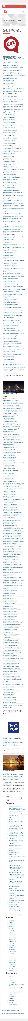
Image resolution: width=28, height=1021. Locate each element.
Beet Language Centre (17, 91)
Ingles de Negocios (7, 301)
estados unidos (6, 205)
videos (10, 1000)
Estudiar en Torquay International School (11, 229)
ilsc (19, 297)
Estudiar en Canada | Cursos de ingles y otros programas (16, 868)
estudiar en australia (7, 210)
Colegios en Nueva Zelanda (8, 111)
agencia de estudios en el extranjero (10, 65)
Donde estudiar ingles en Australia (10, 171)
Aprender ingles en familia (8, 80)
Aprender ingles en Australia (16, 73)
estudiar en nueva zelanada (8, 224)
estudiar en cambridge (7, 211)
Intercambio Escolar (16, 313)
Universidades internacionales (9, 362)
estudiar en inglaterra (16, 218)
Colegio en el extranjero (8, 106)
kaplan (20, 315)
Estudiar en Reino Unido (8, 227)
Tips (10, 998)
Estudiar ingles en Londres (8, 260)
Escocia (4, 177)
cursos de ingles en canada (8, 128)
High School (11, 296)
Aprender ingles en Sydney (8, 88)
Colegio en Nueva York (18, 106)
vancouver (19, 364)
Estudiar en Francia (7, 218)
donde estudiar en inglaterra (9, 161)
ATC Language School (15, 89)
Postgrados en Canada (8, 333)
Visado (5, 369)
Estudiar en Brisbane (16, 210)
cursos (10, 978)
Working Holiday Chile (7, 370)
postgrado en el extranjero (8, 331)
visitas (10, 1002)
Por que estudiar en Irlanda (8, 323)
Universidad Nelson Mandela (9, 354)
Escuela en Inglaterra (7, 184)
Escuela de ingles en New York (9, 182)
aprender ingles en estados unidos (10, 78)
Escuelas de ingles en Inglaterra (9, 192)
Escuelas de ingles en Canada (9, 187)
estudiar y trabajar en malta (9, 283)
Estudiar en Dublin (7, 213)
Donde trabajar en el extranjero (9, 174)
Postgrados (17, 331)
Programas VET (17, 341)
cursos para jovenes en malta (9, 148)
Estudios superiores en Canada (18, 289)
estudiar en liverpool (7, 221)
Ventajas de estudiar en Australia (10, 365)
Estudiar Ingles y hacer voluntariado (10, 271)
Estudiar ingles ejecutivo (8, 239)
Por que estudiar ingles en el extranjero (11, 326)
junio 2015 (11, 970)
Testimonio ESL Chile (19, 348)
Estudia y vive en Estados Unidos (10, 206)
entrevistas (11, 982)
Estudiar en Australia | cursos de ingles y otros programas (16, 864)
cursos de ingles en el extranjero (10, 130)
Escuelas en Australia (7, 193)
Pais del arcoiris (17, 320)
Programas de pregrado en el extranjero (11, 339)
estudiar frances (19, 231)
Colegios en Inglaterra (19, 109)
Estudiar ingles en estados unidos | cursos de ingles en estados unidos (16, 875)
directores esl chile (17, 151)
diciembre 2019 (12, 935)
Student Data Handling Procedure (16, 910)
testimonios (5, 349)
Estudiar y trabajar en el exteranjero (10, 278)
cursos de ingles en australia (9, 127)
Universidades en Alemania (8, 356)
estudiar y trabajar (7, 276)
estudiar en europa (19, 216)
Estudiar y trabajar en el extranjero (10, 279)
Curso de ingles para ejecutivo (9, 120)
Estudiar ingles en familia (8, 255)
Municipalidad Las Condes (8, 320)
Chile (16, 101)
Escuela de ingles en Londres (9, 180)
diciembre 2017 (12, 947)
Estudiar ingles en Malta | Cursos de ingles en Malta (17, 878)
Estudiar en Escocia (18, 214)
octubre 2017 (12, 949)
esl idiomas (21, 203)
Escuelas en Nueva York (16, 200)
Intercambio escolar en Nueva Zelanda (11, 315)
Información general (13, 992)
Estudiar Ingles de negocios (9, 237)
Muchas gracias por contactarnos (16, 900)
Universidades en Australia (8, 357)
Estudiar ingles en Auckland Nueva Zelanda (12, 240)
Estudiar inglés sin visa (8, 270)
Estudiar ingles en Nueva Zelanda (10, 263)
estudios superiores (7, 289)
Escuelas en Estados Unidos (18, 195)
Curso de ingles (17, 115)
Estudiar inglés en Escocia (8, 252)
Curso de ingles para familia (9, 122)
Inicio (6, 20)
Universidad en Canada (18, 349)
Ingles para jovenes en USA (17, 310)
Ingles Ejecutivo (6, 304)
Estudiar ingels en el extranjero (9, 236)
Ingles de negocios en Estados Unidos (11, 302)
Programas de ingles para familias (10, 338)
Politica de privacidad (13, 904)
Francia (15, 745)
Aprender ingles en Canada (19, 75)
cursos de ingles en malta (8, 137)
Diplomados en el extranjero (14, 150)
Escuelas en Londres (17, 198)
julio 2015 (11, 968)
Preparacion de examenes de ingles (10, 335)
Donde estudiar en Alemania (9, 153)
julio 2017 (11, 955)
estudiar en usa (13, 231)
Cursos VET (18, 148)
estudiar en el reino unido (8, 214)
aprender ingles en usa (19, 88)
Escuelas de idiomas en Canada (9, 185)
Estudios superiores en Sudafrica (10, 292)
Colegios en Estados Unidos (9, 109)
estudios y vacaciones (7, 294)
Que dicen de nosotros (14, 906)
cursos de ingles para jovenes (9, 146)
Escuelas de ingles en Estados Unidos (11, 190)
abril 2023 (11, 922)
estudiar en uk (6, 231)
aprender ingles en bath (8, 75)
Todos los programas (13, 912)
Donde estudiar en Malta (8, 166)
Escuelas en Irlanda (17, 197)
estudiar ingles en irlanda (8, 258)
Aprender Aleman (6, 72)
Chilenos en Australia (7, 102)
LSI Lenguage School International (10, 318)
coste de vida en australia (8, 115)
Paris (19, 745)
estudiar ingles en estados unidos (10, 253)
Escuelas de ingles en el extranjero (16, 984)
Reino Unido (5, 344)
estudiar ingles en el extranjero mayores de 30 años (14, 247)
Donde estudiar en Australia (9, 154)
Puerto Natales (18, 343)
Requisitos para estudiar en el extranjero (11, 346)
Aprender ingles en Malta (8, 83)
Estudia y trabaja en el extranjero (17, 205)
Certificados (21, 99)
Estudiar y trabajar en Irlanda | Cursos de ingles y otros (15, 885)
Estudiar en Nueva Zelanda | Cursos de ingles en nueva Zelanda (17, 871)
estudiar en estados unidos (8, 216)
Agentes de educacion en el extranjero (11, 70)
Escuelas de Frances (16, 184)
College (16, 111)
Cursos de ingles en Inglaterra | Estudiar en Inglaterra (16, 846)
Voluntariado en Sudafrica (18, 369)
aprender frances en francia (16, 72)
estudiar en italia (14, 219)
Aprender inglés (6, 73)
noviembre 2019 (12, 937)
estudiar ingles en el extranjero (9, 245)
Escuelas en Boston (17, 193)
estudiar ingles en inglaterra (15, 987)
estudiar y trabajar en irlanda (9, 281)
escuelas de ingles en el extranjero (10, 189)
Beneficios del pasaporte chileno (10, 93)
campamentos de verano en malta (10, 96)
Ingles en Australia (14, 304)
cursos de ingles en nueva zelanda (10, 138)
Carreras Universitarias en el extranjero (11, 98)
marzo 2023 (11, 924)
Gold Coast (5, 296)
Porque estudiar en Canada (8, 330)
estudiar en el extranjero (16, 213)
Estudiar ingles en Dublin (19, 244)
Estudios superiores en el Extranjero (11, 291)
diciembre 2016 (12, 958)
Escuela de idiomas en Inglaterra (13, 177)
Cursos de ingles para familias (9, 145)
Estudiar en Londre (16, 221)
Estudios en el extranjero (18, 286)
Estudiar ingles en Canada (8, 244)
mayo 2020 (11, 930)
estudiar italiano (6, 273)
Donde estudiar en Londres (8, 164)
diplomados (5, 150)
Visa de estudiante (21, 367)
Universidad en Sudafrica (8, 352)
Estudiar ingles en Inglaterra (9, 257)
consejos (14, 112)
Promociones (11, 996)
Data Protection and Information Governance (16, 849)
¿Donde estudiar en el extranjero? (16, 806)
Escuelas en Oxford (19, 201)
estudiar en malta (15, 223)
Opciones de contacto (14, 902)
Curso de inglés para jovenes (9, 124)
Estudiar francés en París (8, 232)
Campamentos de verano (8, 94)
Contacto (11, 819)
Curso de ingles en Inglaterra (9, 117)
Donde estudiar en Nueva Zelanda (10, 167)
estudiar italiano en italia (15, 273)
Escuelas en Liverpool (7, 198)
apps (21, 70)
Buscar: (7, 796)
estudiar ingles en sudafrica (9, 266)
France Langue (8, 738)
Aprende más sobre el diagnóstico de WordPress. (13, 1013)
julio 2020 (11, 928)
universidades (18, 354)
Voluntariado (9, 369)
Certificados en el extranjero (9, 101)
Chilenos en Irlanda (16, 102)
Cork (14, 114)
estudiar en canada (17, 211)
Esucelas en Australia (17, 294)
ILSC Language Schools (8, 299)
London (8, 317)
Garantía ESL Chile (13, 888)
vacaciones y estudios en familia (10, 364)
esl (13, 203)
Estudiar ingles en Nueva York (9, 262)
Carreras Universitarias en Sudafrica (10, 99)
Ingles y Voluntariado (7, 313)
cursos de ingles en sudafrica (9, 140)
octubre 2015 (12, 966)
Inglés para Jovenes (7, 310)
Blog (10, 817)
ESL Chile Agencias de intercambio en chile (16, 861)
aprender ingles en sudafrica (9, 86)
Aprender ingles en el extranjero (16, 811)
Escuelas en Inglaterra (7, 197)
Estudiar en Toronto (18, 227)
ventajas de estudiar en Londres (9, 367)
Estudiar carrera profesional (9, 208)
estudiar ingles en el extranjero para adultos (13, 249)
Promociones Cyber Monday (9, 343)
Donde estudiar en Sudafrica (9, 169)
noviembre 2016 (12, 960)
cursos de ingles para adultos (9, 143)
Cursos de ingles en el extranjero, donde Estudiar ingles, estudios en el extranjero (13, 57)
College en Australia (7, 112)
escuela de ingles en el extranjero (10, 179)
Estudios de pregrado (7, 286)
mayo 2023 (11, 920)
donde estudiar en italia (19, 163)
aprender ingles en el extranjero (10, 77)
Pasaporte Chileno (7, 322)
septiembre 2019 (12, 941)
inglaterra (15, 299)
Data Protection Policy (14, 852)
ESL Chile (16, 203)
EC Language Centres (16, 176)
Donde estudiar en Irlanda (8, 163)
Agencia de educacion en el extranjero (11, 64)
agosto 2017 (11, 953)
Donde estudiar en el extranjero (9, 158)
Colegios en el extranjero (8, 107)
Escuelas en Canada (7, 195)
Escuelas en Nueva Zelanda (8, 201)
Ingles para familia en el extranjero (10, 309)
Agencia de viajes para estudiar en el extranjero (13, 67)
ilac (17, 297)
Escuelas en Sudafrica (7, 203)
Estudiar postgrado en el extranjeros (10, 275)
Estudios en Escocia (7, 288)
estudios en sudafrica (16, 288)
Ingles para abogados (7, 307)
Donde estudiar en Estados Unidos (10, 159)
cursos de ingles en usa (8, 141)
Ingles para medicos (7, 312)
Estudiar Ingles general (19, 268)
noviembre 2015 (12, 964)
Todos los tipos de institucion (15, 915)
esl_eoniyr (11, 62)
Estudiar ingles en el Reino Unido (10, 250)
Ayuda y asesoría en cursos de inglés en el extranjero (15, 814)
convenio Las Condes (7, 114)
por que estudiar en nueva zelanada (10, 325)
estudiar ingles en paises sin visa (10, 265)
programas (11, 994)
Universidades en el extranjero (9, 361)
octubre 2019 (12, 939)
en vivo (10, 980)
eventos (10, 989)
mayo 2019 (11, 945)
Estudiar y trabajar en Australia (17, 276)
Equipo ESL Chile (12, 854)
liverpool (5, 317)
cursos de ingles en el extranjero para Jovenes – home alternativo (16, 832)
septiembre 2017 (12, 951)
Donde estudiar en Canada (8, 156)
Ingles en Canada (6, 305)
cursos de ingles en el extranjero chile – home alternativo (16, 825)
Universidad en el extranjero (9, 351)
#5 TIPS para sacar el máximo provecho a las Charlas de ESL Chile (17, 809)
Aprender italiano (6, 89)
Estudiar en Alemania (19, 208)
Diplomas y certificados (8, 151)
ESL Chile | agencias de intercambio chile (10, 394)
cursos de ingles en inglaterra (9, 135)
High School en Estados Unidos (9, 297)
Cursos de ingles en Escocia (9, 132)
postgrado (17, 330)
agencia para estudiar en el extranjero (11, 68)
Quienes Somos (12, 908)
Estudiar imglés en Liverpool (9, 234)
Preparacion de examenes (18, 333)
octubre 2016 (12, 962)
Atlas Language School (8, 91)
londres (12, 317)
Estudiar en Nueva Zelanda (8, 226)
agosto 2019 (11, 943)
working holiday (12, 1004)
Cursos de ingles (20, 125)
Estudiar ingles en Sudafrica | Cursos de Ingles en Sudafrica (15, 882)
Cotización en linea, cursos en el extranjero (16, 822)
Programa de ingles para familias (10, 336)
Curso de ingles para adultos (9, 119)
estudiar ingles (19, 236)
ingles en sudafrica (14, 305)
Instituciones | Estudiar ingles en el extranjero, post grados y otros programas (16, 892)
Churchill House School (18, 104)
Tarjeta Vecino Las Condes (8, 348)
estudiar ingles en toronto (8, 268)
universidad (11, 349)
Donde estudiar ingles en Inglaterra (10, 172)
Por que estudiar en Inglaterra (17, 322)
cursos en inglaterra (20, 146)
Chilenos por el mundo (8, 104)
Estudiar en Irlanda (7, 219)
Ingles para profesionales (17, 312)
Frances (11, 779)
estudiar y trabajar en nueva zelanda (10, 284)
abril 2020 (11, 932)
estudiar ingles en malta (19, 260)
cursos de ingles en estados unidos (10, 133)
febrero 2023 (12, 926)
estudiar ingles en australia (8, 242)
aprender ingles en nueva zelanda (10, 85)
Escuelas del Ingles (20, 192)
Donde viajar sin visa (7, 176)
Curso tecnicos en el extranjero (9, 125)
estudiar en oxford (18, 226)
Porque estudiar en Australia (9, 328)
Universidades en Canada (8, 359)
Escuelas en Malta (7, 200)
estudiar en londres (7, 223)
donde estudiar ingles (19, 169)
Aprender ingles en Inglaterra (9, 81)
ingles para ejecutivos (17, 307)
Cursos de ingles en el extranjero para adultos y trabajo (16, 829)
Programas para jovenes (8, 341)
